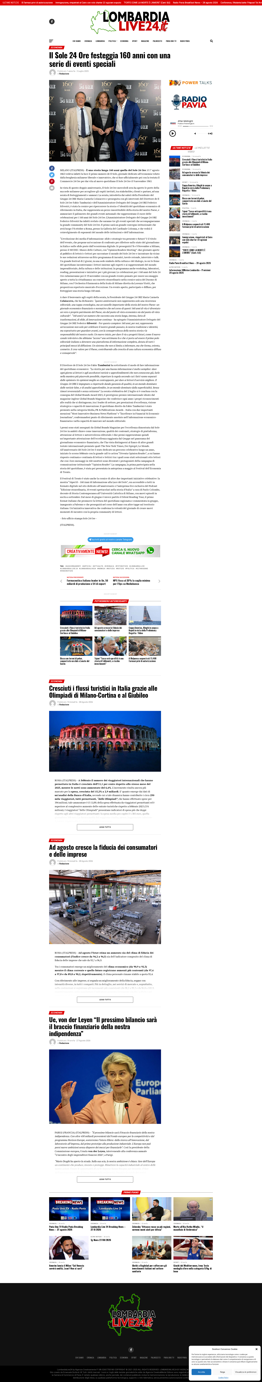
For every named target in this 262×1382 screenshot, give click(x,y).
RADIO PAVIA (185, 41)
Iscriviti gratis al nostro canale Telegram (112, 539)
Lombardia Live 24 (69, 569)
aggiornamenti (73, 566)
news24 (101, 569)
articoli (87, 566)
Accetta (201, 1372)
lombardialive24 (88, 569)
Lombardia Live (137, 566)
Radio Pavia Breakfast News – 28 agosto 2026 (140, 2)
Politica (112, 41)
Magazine (145, 41)
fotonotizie (122, 566)
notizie (120, 569)
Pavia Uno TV (171, 41)
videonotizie (67, 571)
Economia (124, 41)
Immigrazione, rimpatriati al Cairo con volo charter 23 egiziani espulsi (33, 2)
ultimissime (142, 569)
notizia (111, 569)
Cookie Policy (223, 1378)
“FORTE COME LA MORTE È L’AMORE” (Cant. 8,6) (92, 2)
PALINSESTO (157, 41)
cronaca (110, 566)
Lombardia (100, 41)
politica (130, 569)
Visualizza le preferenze (245, 1372)
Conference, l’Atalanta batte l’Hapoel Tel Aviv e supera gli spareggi (196, 2)
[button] (256, 1349)
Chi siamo (77, 41)
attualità (98, 566)
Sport (134, 41)
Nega (222, 1372)
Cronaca (88, 41)
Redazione (64, 74)
